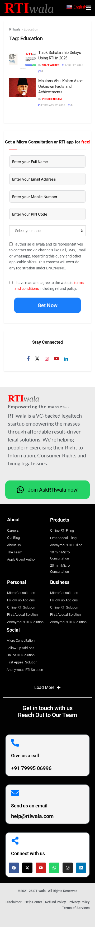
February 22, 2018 (53, 105)
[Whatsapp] (54, 868)
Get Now (47, 305)
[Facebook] (14, 868)
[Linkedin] (81, 868)
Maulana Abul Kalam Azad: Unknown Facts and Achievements (60, 86)
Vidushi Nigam (52, 99)
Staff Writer (50, 65)
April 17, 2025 (73, 65)
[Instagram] (68, 868)
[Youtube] (41, 868)
